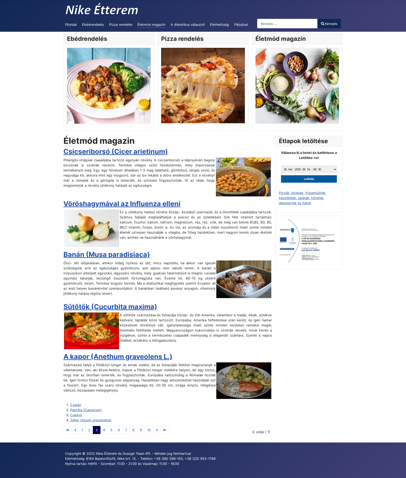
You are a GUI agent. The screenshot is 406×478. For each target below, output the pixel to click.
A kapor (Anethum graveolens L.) (117, 356)
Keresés (331, 24)
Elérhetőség (219, 24)
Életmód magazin (151, 24)
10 (149, 430)
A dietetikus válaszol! (188, 24)
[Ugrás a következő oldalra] (156, 430)
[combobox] (287, 23)
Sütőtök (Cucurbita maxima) (110, 307)
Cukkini (76, 415)
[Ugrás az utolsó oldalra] (164, 430)
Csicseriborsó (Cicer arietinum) (115, 151)
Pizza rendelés (120, 24)
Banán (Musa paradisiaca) (106, 254)
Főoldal (71, 24)
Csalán (75, 405)
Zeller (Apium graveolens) (90, 420)
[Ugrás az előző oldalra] (75, 430)
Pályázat (241, 24)
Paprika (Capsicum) (86, 410)
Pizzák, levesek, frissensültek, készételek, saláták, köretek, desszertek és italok (302, 198)
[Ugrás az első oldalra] (67, 430)
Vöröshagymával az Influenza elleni (121, 204)
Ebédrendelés (93, 24)
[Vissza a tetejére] (399, 470)
